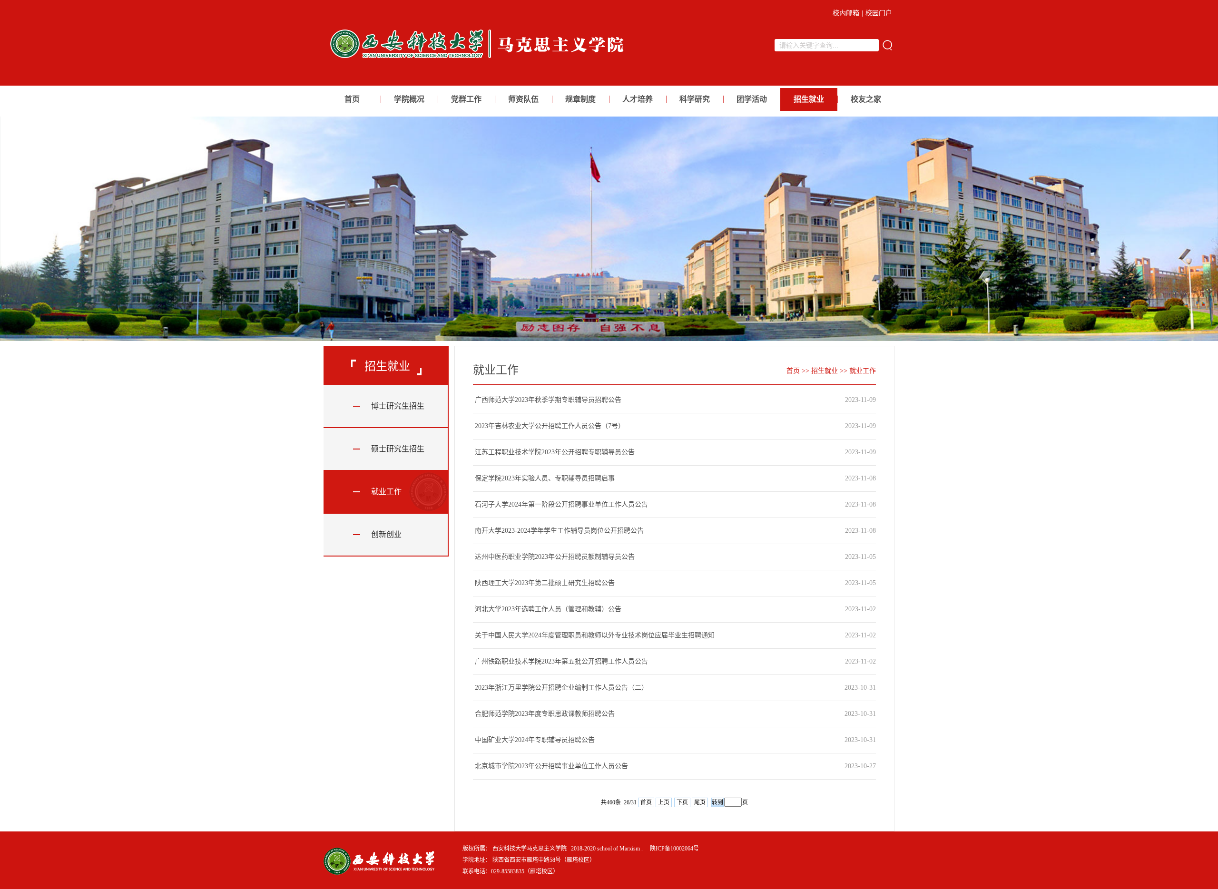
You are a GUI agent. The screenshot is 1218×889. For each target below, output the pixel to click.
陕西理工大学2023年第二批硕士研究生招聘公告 (545, 582)
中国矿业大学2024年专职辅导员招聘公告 (535, 739)
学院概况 (409, 99)
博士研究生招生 (397, 406)
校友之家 (866, 99)
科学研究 (694, 99)
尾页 (700, 802)
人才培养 (637, 99)
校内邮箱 (846, 13)
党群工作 (466, 99)
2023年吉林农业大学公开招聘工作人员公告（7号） (550, 426)
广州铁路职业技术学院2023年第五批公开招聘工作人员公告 (561, 661)
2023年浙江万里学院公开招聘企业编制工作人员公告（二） (561, 687)
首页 (352, 99)
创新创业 (386, 534)
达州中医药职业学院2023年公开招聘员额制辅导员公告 (555, 556)
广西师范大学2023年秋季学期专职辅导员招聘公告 (548, 399)
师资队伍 (523, 99)
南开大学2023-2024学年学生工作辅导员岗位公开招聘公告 (559, 530)
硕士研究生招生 (397, 449)
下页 (682, 802)
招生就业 (809, 99)
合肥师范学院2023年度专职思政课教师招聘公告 (545, 713)
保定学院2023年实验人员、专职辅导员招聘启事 (545, 478)
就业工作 (386, 492)
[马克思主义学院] (480, 61)
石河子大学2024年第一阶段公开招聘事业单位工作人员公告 (561, 504)
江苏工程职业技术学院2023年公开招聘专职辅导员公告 (555, 452)
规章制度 (580, 99)
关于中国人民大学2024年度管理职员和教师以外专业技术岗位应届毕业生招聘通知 (595, 635)
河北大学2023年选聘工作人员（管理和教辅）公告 (548, 609)
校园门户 (878, 13)
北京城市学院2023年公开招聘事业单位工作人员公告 (551, 766)
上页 (663, 802)
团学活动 (752, 99)
